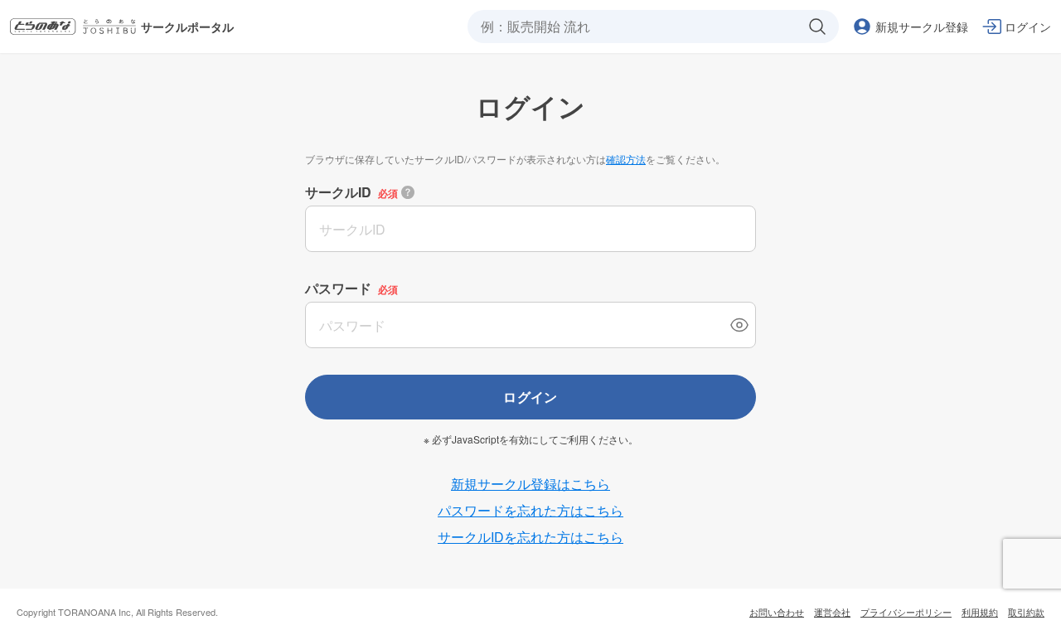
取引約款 (1026, 611)
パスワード (338, 288)
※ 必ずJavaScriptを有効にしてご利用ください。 (531, 439)
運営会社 (832, 611)
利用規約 (980, 611)
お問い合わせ (776, 611)
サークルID (338, 191)
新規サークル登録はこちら (530, 483)
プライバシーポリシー (906, 611)
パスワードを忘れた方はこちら (530, 510)
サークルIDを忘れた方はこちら (530, 536)
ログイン (530, 396)
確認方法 (626, 159)
